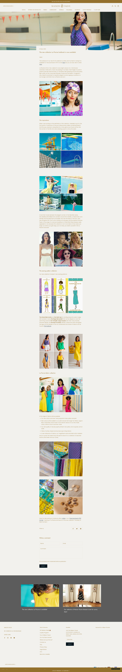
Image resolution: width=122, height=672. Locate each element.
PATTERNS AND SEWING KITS (34, 10)
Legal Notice (43, 649)
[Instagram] (7, 638)
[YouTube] (14, 638)
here (63, 62)
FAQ (41, 644)
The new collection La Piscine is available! (34, 609)
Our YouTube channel (45, 637)
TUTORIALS (61, 10)
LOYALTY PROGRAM (87, 10)
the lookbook (47, 326)
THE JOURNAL (69, 10)
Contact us (43, 642)
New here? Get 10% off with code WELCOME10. (61, 1)
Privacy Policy (43, 647)
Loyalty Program (44, 632)
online (63, 518)
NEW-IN (23, 10)
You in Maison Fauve (45, 635)
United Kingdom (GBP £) (8, 6)
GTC (41, 652)
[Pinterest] (11, 638)
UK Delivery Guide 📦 (45, 630)
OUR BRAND (77, 10)
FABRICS (45, 10)
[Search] (115, 6)
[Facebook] (4, 638)
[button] (61, 670)
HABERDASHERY (53, 10)
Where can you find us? (46, 640)
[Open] (118, 6)
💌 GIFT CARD (97, 10)
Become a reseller (45, 654)
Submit (43, 566)
